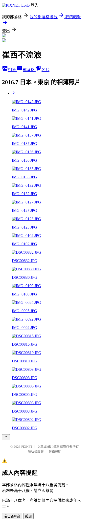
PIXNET (26, 446)
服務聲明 (54, 451)
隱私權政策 (36, 451)
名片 (45, 70)
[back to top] (6, 437)
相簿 (12, 70)
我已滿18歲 (12, 516)
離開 (28, 516)
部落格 (29, 70)
